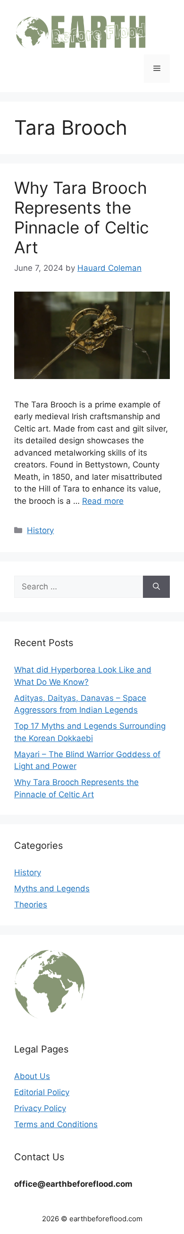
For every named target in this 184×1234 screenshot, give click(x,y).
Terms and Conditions (56, 1124)
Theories (30, 904)
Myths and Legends (52, 888)
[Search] (156, 587)
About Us (32, 1076)
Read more (103, 501)
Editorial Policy (41, 1092)
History (40, 530)
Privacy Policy (40, 1108)
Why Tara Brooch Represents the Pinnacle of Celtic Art (81, 217)
